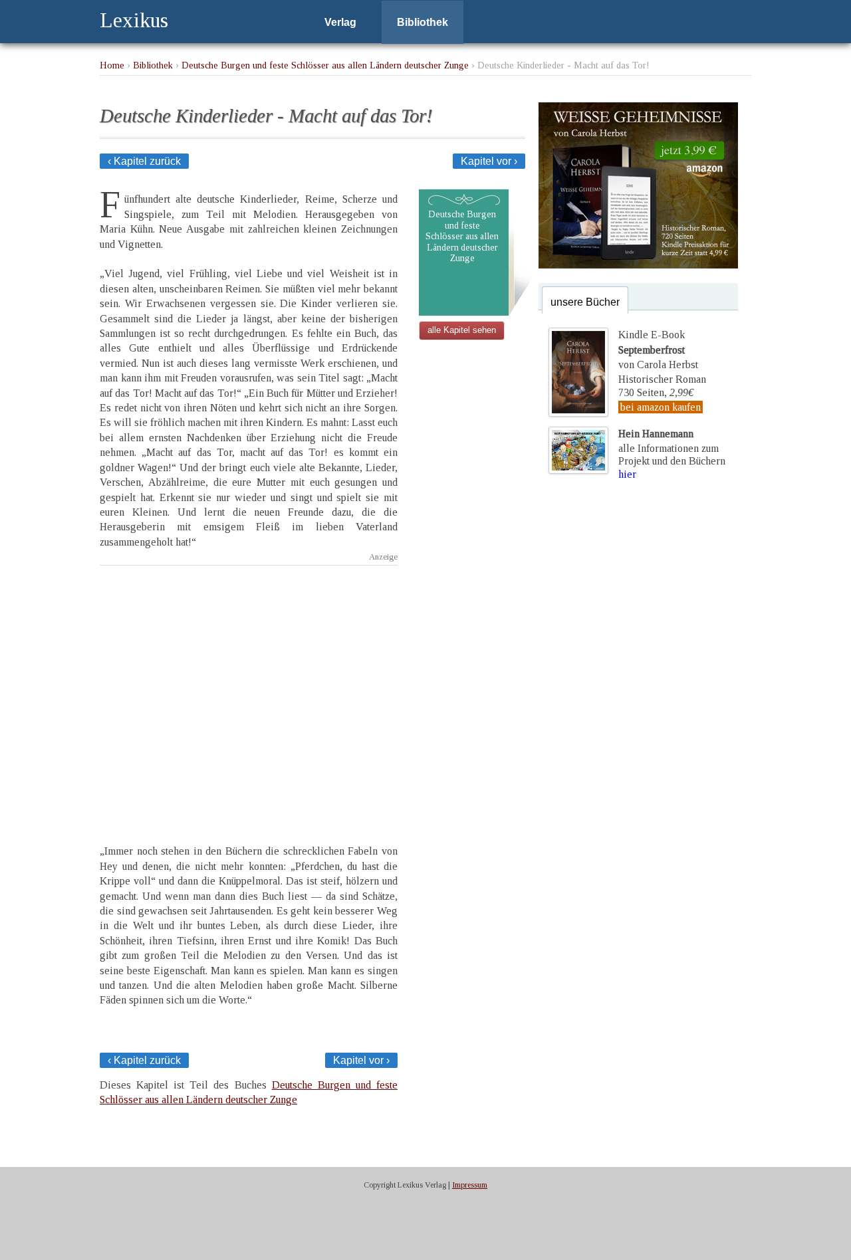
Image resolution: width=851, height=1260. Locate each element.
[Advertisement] (249, 693)
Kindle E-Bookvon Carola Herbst (658, 349)
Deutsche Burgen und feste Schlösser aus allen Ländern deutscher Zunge (325, 65)
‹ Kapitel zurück (144, 161)
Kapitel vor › (489, 161)
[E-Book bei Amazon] (638, 264)
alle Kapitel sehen (461, 330)
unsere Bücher (585, 302)
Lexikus (134, 20)
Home (112, 65)
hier (627, 474)
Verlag (340, 22)
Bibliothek (422, 22)
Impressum (469, 1185)
